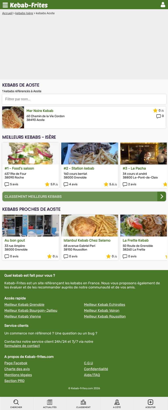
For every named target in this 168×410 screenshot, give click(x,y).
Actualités (49, 407)
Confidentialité (96, 369)
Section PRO (14, 381)
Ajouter (150, 407)
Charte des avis (17, 369)
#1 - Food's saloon (19, 168)
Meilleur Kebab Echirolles (104, 304)
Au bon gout (15, 240)
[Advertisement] (84, 48)
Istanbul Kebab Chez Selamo (87, 240)
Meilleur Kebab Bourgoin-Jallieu (30, 310)
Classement (83, 407)
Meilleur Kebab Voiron (101, 310)
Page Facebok (15, 363)
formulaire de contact (22, 346)
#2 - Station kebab (79, 168)
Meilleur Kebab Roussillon (105, 316)
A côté (117, 407)
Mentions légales (18, 375)
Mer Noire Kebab (39, 111)
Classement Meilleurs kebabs (33, 196)
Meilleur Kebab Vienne (22, 316)
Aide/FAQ (92, 375)
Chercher (16, 407)
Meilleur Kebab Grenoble (24, 304)
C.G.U (88, 363)
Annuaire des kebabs (29, 4)
